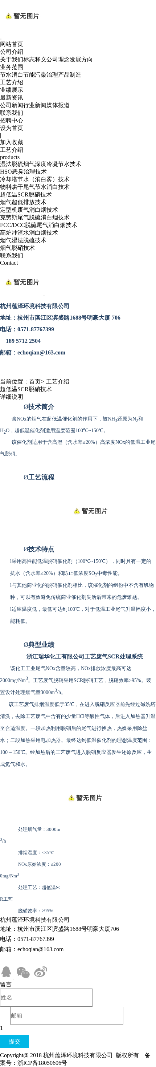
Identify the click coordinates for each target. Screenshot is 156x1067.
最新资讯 (11, 97)
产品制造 (69, 75)
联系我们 (11, 113)
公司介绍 (11, 52)
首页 (35, 381)
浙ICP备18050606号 (42, 1063)
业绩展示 (11, 90)
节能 (29, 75)
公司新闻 (11, 105)
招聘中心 (11, 120)
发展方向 (81, 59)
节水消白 (11, 75)
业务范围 (11, 67)
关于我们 (11, 59)
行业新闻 (34, 105)
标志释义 (34, 59)
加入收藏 (11, 142)
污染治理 (46, 75)
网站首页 (11, 44)
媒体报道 (58, 105)
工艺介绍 (11, 82)
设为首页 (11, 128)
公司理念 (58, 59)
